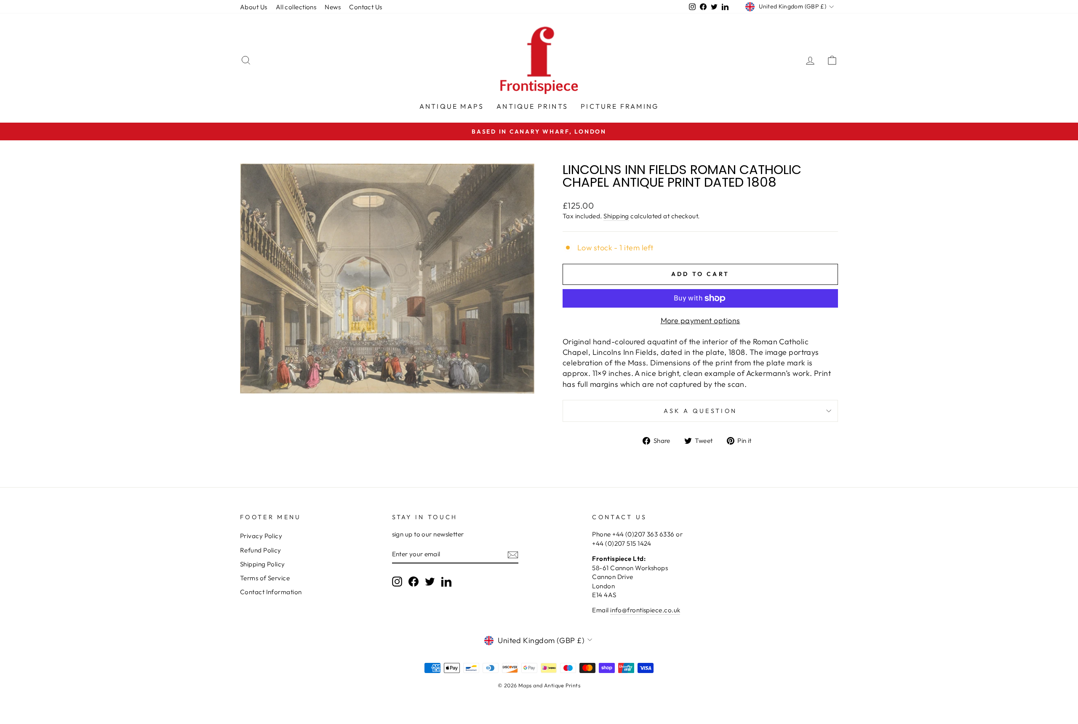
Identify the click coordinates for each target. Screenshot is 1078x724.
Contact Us (365, 7)
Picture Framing (620, 106)
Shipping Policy (262, 564)
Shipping (616, 216)
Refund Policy (260, 550)
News (333, 7)
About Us (253, 7)
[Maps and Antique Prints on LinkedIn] (446, 581)
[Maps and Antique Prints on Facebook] (413, 581)
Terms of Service (265, 578)
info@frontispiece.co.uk (645, 610)
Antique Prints (532, 106)
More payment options (700, 320)
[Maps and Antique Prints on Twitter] (430, 581)
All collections (296, 7)
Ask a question (700, 411)
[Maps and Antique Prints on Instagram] (397, 581)
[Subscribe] (512, 554)
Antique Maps (451, 106)
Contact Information (271, 592)
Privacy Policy (261, 536)
